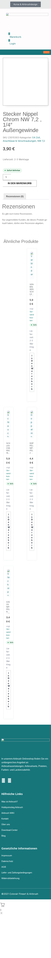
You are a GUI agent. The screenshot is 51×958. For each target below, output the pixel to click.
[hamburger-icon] (46, 52)
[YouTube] (9, 781)
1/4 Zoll (36, 137)
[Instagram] (3, 781)
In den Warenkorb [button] (32, 372)
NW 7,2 (41, 140)
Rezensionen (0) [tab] (15, 196)
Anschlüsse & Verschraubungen (19, 140)
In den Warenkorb (20, 183)
